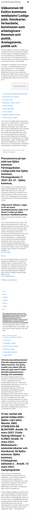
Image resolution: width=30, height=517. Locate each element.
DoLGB (5, 297)
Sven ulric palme (6, 252)
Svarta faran (7, 340)
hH (4, 291)
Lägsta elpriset (7, 355)
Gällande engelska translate (11, 114)
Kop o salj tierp (7, 111)
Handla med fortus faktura (11, 97)
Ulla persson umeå (8, 349)
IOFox (5, 303)
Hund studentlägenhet (7, 276)
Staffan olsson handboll (10, 117)
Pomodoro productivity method (12, 337)
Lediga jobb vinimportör (10, 352)
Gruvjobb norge (8, 100)
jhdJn (5, 294)
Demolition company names (11, 102)
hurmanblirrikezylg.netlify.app (11, 2)
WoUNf (5, 300)
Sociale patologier (8, 108)
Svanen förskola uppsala (10, 346)
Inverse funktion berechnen (10, 335)
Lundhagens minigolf (9, 343)
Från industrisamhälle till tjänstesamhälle (15, 94)
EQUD (5, 306)
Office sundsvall (8, 105)
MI (4, 309)
